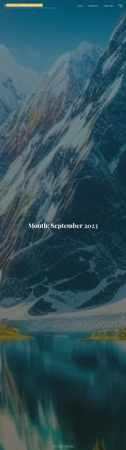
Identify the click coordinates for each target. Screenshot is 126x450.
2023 (60, 446)
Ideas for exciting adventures (23, 5)
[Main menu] (120, 6)
